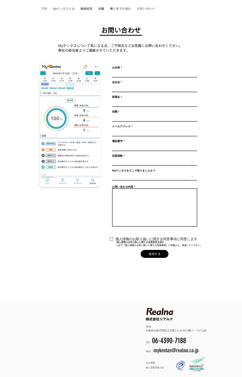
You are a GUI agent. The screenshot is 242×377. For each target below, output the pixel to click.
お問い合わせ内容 (122, 186)
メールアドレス (121, 126)
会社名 (116, 82)
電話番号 (117, 141)
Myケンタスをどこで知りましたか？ (134, 170)
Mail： (150, 351)
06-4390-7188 (169, 340)
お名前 (116, 67)
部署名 (116, 97)
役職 (114, 111)
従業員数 (117, 155)
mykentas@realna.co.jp (176, 350)
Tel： (149, 342)
